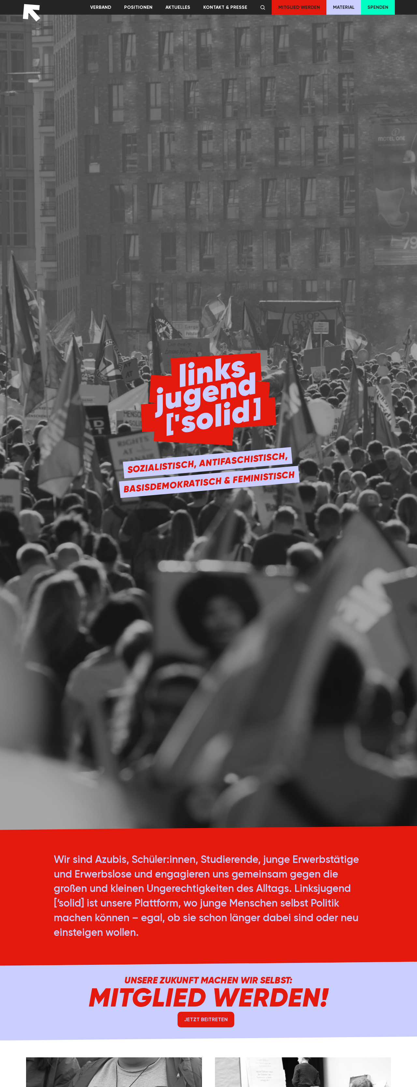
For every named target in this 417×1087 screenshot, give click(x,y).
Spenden (377, 7)
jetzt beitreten (206, 1019)
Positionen (138, 7)
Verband (100, 7)
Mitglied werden (299, 7)
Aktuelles (177, 7)
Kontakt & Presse (225, 7)
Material (343, 7)
